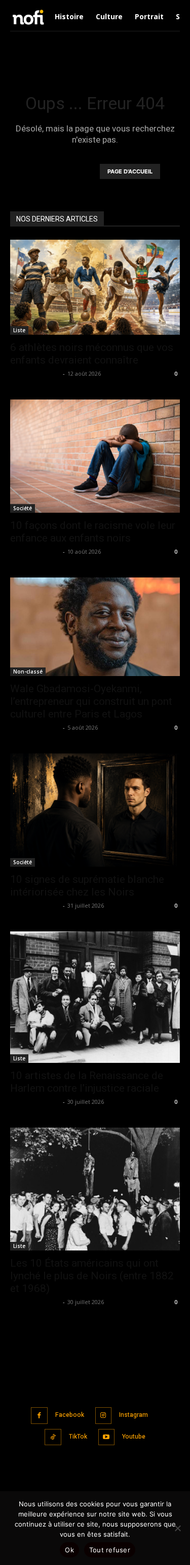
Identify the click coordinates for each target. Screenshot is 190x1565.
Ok (69, 1550)
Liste (19, 330)
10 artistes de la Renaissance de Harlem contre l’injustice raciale (86, 1081)
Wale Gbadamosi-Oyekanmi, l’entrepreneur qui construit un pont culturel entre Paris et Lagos (91, 701)
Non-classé (28, 671)
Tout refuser (109, 1550)
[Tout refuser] (177, 1528)
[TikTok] (53, 1437)
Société (22, 508)
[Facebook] (39, 1415)
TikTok (78, 1436)
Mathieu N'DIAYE (35, 373)
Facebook (69, 1414)
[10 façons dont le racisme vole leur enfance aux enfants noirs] (95, 455)
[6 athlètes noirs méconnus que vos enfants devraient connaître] (95, 287)
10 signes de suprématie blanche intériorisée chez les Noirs (87, 885)
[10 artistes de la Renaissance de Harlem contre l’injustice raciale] (95, 997)
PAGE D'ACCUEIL (130, 171)
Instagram (133, 1414)
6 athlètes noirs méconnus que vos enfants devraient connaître (91, 353)
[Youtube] (106, 1437)
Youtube (133, 1436)
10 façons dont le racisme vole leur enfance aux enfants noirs (92, 531)
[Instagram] (103, 1415)
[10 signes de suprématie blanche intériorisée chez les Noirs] (95, 809)
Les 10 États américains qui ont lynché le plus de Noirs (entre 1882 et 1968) (92, 1275)
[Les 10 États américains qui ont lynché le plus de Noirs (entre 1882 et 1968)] (95, 1189)
